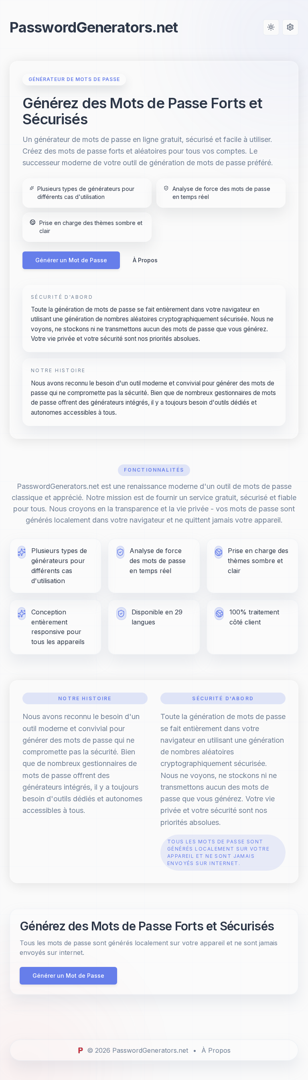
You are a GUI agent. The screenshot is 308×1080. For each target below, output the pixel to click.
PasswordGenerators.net (94, 27)
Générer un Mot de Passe (71, 260)
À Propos (145, 260)
